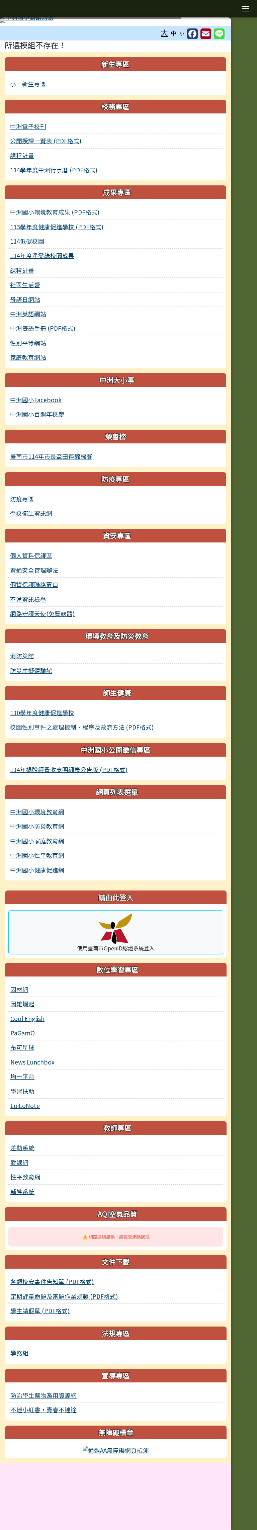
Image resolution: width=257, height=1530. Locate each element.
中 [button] (174, 33)
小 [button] (181, 33)
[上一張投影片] (16, 21)
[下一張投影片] (215, 21)
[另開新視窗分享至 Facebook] (192, 33)
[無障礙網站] (116, 1449)
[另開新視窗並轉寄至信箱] (205, 33)
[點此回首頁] (115, 20)
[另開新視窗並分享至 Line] (219, 33)
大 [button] (164, 32)
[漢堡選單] (245, 8)
